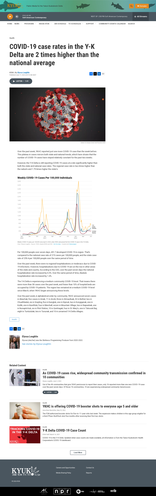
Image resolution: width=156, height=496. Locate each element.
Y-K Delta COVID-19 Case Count (64, 430)
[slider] (20, 16)
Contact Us (90, 468)
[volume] (17, 16)
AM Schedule (60, 24)
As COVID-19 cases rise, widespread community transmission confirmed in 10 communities (94, 375)
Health (11, 38)
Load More (78, 452)
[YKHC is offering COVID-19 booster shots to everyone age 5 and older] (24, 410)
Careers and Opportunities (65, 468)
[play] (10, 16)
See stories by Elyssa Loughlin (36, 344)
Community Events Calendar (112, 24)
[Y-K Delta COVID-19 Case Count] (24, 434)
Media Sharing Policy (63, 473)
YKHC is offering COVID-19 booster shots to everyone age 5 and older (90, 406)
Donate (143, 6)
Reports (89, 473)
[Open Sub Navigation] (21, 24)
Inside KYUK (44, 24)
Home (9, 24)
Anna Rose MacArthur (49, 410)
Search (131, 24)
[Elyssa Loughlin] (14, 342)
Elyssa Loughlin (23, 72)
